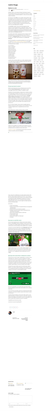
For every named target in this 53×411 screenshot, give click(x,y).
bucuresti (41, 52)
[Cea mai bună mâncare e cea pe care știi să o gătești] (30, 348)
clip (42, 54)
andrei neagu (41, 50)
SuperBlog (19, 9)
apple (35, 52)
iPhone (38, 61)
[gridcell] (20, 52)
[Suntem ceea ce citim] (10, 348)
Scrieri (34, 26)
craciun (35, 56)
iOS (42, 59)
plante (17, 9)
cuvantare (38, 56)
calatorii (35, 54)
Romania (35, 70)
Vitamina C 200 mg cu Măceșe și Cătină (20, 41)
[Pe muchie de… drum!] (20, 383)
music (39, 63)
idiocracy (35, 59)
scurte (35, 72)
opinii (38, 65)
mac (37, 63)
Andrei (13, 10)
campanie (39, 54)
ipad (34, 61)
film (42, 56)
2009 (34, 50)
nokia (35, 65)
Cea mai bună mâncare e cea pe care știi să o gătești (24, 319)
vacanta (40, 74)
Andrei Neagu (13, 5)
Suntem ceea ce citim (16, 318)
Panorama (34, 21)
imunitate (13, 9)
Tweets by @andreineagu (36, 10)
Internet (34, 18)
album (37, 50)
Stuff (9, 9)
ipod (40, 61)
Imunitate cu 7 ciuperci (12, 129)
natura (15, 9)
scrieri (43, 70)
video (43, 74)
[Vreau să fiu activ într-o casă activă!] (11, 383)
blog (37, 52)
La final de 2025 (35, 45)
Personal (34, 23)
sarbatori (39, 70)
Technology (35, 29)
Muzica (43, 63)
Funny (34, 16)
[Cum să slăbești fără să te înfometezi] (28, 385)
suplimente (22, 9)
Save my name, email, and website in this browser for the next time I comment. (20, 405)
